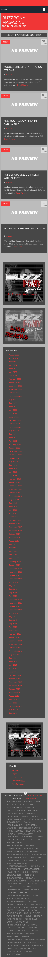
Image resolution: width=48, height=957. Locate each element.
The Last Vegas (14, 843)
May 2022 (13, 410)
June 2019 (13, 469)
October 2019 (14, 458)
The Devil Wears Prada (18, 898)
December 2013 (15, 682)
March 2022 (14, 417)
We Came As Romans (16, 881)
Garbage (31, 813)
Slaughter (22, 840)
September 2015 (15, 610)
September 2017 (15, 537)
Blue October (27, 804)
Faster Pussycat (15, 884)
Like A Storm (31, 825)
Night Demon (13, 907)
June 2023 (13, 369)
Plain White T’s (33, 831)
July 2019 (13, 465)
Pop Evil (11, 834)
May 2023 (13, 372)
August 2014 (14, 655)
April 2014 (13, 668)
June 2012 (13, 713)
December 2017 (15, 527)
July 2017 (13, 544)
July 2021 (13, 434)
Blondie (27, 887)
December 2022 (15, 386)
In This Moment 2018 (16, 857)
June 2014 (13, 661)
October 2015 (14, 606)
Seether (24, 893)
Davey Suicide (13, 869)
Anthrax (33, 901)
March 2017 (14, 558)
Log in (14, 774)
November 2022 (15, 389)
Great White (13, 816)
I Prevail (30, 878)
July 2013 (13, 699)
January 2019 (14, 482)
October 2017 (14, 534)
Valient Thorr (14, 849)
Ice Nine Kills (37, 866)
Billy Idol (11, 804)
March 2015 (14, 630)
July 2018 (13, 503)
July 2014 (13, 658)
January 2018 (14, 524)
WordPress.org (18, 784)
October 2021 (14, 424)
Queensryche (13, 890)
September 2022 (15, 396)
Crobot (21, 810)
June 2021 (13, 438)
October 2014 (14, 648)
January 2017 (14, 565)
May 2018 (13, 510)
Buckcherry (32, 851)
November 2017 (15, 531)
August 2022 (14, 400)
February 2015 (15, 634)
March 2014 (14, 672)
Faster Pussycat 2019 (17, 854)
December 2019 (15, 451)
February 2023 (15, 379)
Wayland (28, 849)
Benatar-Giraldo (32, 802)
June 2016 (13, 589)
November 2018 (15, 489)
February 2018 (15, 520)
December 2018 (15, 486)
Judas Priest (13, 822)
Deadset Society (32, 869)
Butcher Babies (14, 807)
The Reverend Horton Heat (20, 846)
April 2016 (13, 596)
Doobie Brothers (15, 813)
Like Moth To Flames (17, 866)
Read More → (23, 85)
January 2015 (14, 637)
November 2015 (15, 603)
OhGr (25, 872)
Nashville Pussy (15, 831)
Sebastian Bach (31, 890)
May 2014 (13, 665)
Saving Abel (28, 837)
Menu (4, 9)
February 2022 (15, 420)
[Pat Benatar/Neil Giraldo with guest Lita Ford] (24, 158)
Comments (18, 781)
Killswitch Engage (16, 901)
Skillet (10, 840)
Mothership (37, 904)
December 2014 (15, 641)
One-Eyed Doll (14, 875)
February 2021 (15, 444)
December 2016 (15, 568)
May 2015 (13, 624)
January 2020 (14, 448)
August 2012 (14, 710)
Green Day (32, 884)
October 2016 (14, 575)
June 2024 (13, 362)
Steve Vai (35, 840)
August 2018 (14, 500)
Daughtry (33, 810)
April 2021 (13, 441)
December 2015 (15, 599)
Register (15, 770)
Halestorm (35, 857)
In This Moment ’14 (37, 819)
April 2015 (13, 627)
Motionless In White (29, 828)
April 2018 (13, 513)
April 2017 (13, 555)
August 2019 (14, 462)
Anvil (42, 907)
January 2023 (14, 382)
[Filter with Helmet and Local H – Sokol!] (24, 212)
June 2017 (13, 548)
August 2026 (14, 355)
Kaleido (36, 895)
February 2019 (15, 479)
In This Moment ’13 (16, 819)
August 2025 (14, 358)
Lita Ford (11, 828)
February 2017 (15, 562)
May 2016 (13, 593)
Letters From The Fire (18, 895)
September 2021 (15, 427)
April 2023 (13, 376)
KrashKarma (13, 872)
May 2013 (13, 703)
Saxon (40, 837)
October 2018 (14, 493)
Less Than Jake (14, 825)
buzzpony (9, 74)
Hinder (34, 816)
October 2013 (14, 689)
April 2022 (13, 413)
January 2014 (14, 679)
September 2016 (15, 579)
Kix (37, 849)
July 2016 (13, 586)
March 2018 (14, 517)
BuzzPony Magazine (13, 20)
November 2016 (15, 572)
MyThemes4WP (28, 799)
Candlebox (30, 807)
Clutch (10, 810)
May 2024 (13, 365)
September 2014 (15, 651)
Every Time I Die (30, 860)
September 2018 (15, 496)
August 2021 (14, 431)
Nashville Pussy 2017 (17, 904)
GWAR (25, 816)
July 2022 (13, 403)
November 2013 (15, 686)
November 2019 (15, 455)
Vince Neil (12, 893)
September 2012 (15, 706)
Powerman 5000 (25, 834)
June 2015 (13, 620)
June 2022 (13, 407)
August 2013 (14, 696)
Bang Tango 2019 (15, 851)
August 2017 (14, 541)
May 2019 (13, 472)
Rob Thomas (13, 837)
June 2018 (13, 506)
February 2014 (15, 675)
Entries (17, 777)
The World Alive (15, 878)
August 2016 (14, 582)
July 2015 (13, 617)
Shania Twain (13, 860)
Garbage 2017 (13, 887)
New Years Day (38, 854)
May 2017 (13, 551)
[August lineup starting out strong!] (24, 51)
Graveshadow (30, 907)
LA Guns (26, 822)
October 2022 (14, 393)
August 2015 (14, 613)
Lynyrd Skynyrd (38, 881)
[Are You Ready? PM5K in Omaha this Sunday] (24, 104)
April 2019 (13, 475)
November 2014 (15, 644)
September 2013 (15, 692)
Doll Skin (29, 875)
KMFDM (34, 872)
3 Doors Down (14, 802)
